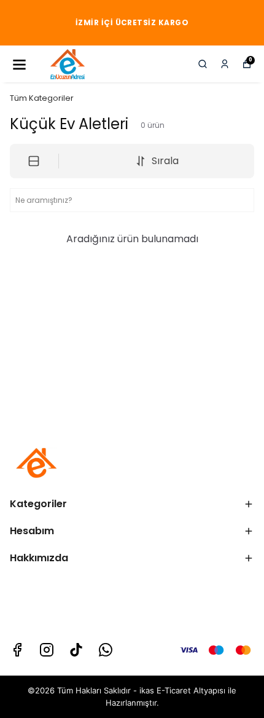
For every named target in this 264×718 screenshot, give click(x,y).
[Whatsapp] (105, 649)
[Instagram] (46, 649)
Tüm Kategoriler (42, 98)
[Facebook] (17, 649)
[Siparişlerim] (225, 64)
